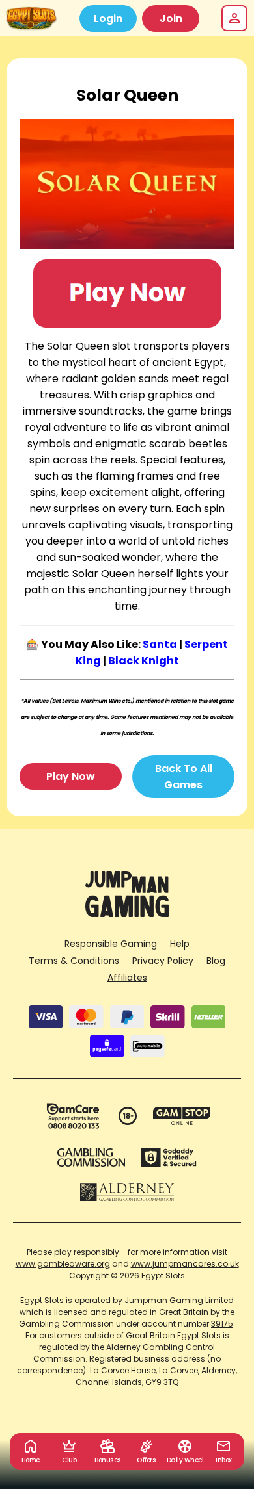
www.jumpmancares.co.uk (185, 1263)
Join (171, 18)
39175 (222, 1323)
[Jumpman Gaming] (127, 913)
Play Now (70, 776)
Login (108, 18)
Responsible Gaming (110, 943)
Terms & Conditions (74, 960)
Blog (215, 960)
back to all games (183, 776)
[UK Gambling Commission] (91, 1157)
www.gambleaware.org (63, 1263)
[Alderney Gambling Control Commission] (127, 1192)
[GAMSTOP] (182, 1116)
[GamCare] (73, 1116)
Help (180, 943)
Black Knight (143, 660)
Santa (160, 644)
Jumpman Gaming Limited (179, 1300)
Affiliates (127, 977)
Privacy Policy (162, 960)
